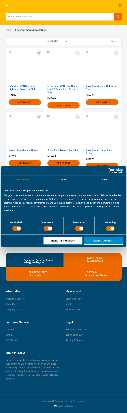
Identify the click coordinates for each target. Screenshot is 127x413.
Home (9, 30)
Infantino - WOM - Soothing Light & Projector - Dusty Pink (62, 89)
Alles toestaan (103, 240)
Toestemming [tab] (22, 179)
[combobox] (59, 16)
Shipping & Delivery (15, 299)
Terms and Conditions (77, 329)
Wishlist (69, 304)
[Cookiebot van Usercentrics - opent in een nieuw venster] (109, 170)
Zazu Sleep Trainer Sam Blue (62, 150)
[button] (39, 53)
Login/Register (73, 299)
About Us (10, 304)
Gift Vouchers (13, 340)
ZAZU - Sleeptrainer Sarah (23, 150)
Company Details (14, 309)
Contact (10, 329)
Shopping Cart (73, 309)
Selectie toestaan (63, 240)
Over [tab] (105, 179)
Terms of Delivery (74, 335)
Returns (10, 335)
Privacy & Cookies (75, 340)
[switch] (48, 228)
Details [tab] (63, 179)
